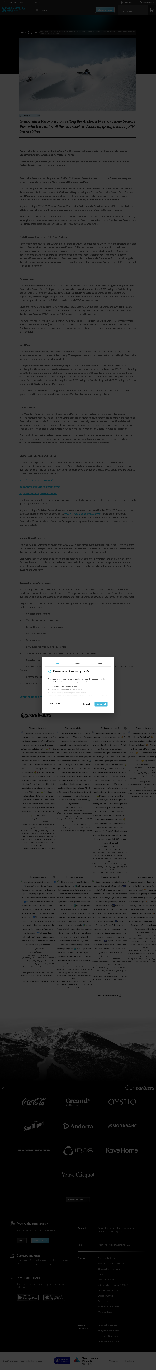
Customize (55, 703)
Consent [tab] (56, 663)
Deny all (86, 704)
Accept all (101, 704)
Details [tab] (77, 663)
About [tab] (100, 663)
